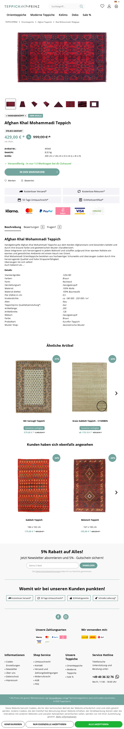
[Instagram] (66, 616)
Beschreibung (13, 227)
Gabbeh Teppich (34, 519)
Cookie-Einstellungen (13, 663)
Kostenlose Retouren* (93, 191)
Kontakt (39, 665)
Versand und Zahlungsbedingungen (46, 671)
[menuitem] (16, 15)
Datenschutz (12, 676)
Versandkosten (55, 698)
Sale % (70, 676)
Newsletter (11, 669)
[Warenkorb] (116, 6)
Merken (11, 180)
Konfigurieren (13, 724)
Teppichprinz (11, 22)
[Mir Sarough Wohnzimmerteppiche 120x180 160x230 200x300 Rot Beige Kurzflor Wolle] (34, 386)
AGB (37, 680)
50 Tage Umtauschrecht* (35, 199)
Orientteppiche (74, 665)
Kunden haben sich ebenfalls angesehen (60, 444)
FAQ (37, 683)
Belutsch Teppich (90, 519)
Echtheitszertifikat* (93, 199)
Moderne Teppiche (71, 671)
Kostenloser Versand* (35, 191)
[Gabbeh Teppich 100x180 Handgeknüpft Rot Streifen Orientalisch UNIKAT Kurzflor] (34, 485)
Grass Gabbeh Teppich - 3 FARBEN (90, 420)
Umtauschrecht (43, 661)
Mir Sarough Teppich (34, 420)
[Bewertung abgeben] (62, 127)
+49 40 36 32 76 (103, 677)
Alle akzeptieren (98, 724)
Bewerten (29, 180)
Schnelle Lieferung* (107, 598)
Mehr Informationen (66, 716)
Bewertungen (33, 227)
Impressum (12, 680)
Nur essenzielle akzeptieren (49, 724)
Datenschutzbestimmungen (48, 571)
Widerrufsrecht (42, 676)
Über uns (10, 672)
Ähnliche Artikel (60, 345)
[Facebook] (58, 616)
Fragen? (53, 227)
